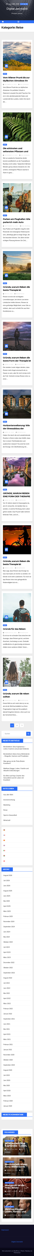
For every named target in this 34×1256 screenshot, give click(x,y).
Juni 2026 (6, 885)
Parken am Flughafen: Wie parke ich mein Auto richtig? (16, 222)
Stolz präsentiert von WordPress (11, 1251)
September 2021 (9, 1019)
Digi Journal (24, 84)
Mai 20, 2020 (9, 293)
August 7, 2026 (12, 1215)
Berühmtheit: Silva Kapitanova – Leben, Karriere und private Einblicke (16, 1147)
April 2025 (6, 906)
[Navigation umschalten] (18, 21)
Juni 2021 (6, 1024)
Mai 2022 (6, 993)
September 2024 (9, 926)
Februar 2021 (8, 1044)
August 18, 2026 (12, 1149)
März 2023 (7, 957)
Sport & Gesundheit (10, 815)
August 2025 (7, 891)
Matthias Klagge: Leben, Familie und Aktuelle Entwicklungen (15, 1213)
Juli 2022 (6, 983)
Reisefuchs (20, 293)
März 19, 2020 (9, 500)
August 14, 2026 (12, 1170)
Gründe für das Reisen (14, 629)
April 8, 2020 (9, 364)
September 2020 (9, 1065)
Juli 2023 (6, 947)
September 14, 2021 (12, 226)
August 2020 (7, 1070)
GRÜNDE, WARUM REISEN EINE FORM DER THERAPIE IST (16, 496)
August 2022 (7, 978)
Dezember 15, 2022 (11, 155)
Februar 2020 (8, 1101)
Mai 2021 (6, 1029)
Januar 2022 (7, 1014)
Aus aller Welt (8, 795)
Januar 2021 (7, 1049)
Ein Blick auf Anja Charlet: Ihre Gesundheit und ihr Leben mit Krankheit (13, 778)
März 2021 (7, 1039)
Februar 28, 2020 (11, 632)
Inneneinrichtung (9, 800)
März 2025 (7, 911)
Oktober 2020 (8, 1060)
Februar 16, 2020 (11, 700)
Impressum (5, 1230)
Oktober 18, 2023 (11, 84)
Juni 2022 (6, 988)
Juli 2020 (6, 1075)
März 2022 (7, 1003)
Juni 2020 (6, 1080)
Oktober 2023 (8, 942)
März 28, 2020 (9, 432)
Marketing (6, 805)
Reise (4, 73)
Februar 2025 (8, 916)
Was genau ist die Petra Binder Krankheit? (14, 1188)
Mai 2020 (6, 1085)
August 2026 (7, 875)
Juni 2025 (6, 896)
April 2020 (6, 1090)
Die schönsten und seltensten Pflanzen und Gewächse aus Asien (15, 151)
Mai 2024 (6, 937)
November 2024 (8, 921)
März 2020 (7, 1096)
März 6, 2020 (9, 568)
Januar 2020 (7, 1106)
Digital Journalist (17, 8)
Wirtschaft (6, 820)
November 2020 (8, 1055)
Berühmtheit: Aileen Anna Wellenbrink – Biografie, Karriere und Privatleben (16, 1168)
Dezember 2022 (8, 962)
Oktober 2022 (8, 967)
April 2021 (6, 1034)
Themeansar (17, 1252)
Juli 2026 (6, 880)
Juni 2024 (6, 932)
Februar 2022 (8, 1008)
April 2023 (6, 952)
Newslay (27, 1251)
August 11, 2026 (12, 1191)
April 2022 (6, 998)
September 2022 (9, 973)
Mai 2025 (6, 901)
